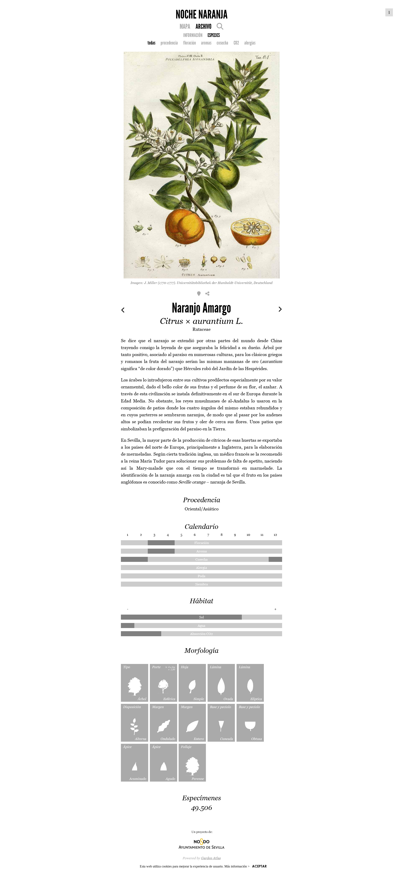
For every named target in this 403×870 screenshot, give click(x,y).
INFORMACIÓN (192, 35)
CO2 (236, 43)
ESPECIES (214, 35)
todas (151, 43)
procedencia (169, 43)
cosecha (222, 43)
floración (189, 43)
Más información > (237, 866)
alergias (249, 43)
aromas (206, 43)
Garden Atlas (211, 858)
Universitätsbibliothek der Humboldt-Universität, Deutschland (224, 283)
